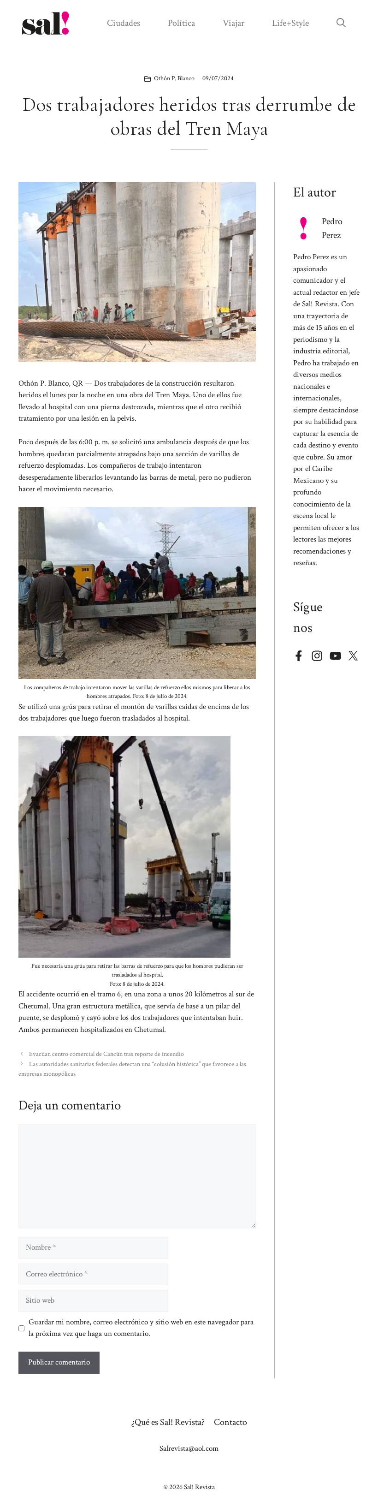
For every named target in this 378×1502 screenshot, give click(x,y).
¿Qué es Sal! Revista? (168, 1422)
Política (181, 23)
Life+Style (290, 23)
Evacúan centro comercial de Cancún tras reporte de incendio (106, 1053)
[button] (341, 23)
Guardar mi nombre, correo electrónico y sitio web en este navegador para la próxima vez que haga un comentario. (141, 1328)
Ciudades (123, 23)
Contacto (230, 1422)
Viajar (233, 23)
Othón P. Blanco (174, 78)
